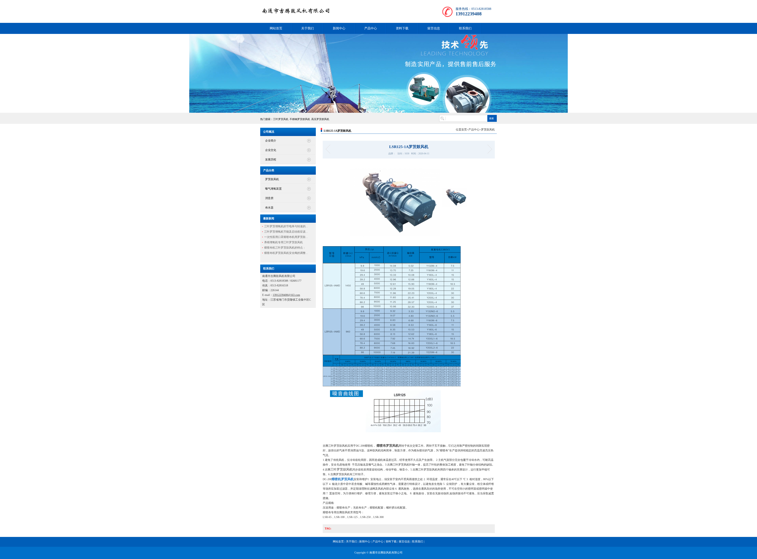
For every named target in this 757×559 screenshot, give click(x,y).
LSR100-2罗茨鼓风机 (329, 149)
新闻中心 (339, 28)
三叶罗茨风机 (280, 119)
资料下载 (402, 28)
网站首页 (276, 28)
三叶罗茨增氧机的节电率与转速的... (286, 226)
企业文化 (270, 150)
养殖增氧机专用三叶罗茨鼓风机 (283, 242)
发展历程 (270, 159)
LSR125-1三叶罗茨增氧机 (488, 149)
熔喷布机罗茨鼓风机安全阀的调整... (286, 253)
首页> (464, 129)
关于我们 (307, 28)
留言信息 (433, 28)
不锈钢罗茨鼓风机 (300, 119)
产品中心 (370, 28)
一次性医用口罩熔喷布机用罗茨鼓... (286, 237)
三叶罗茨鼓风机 (341, 469)
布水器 (269, 207)
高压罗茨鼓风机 (320, 119)
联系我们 (465, 28)
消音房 (269, 198)
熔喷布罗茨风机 (388, 445)
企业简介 (270, 140)
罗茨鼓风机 (272, 179)
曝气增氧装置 (273, 188)
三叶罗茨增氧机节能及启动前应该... (286, 231)
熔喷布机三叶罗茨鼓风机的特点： (285, 247)
